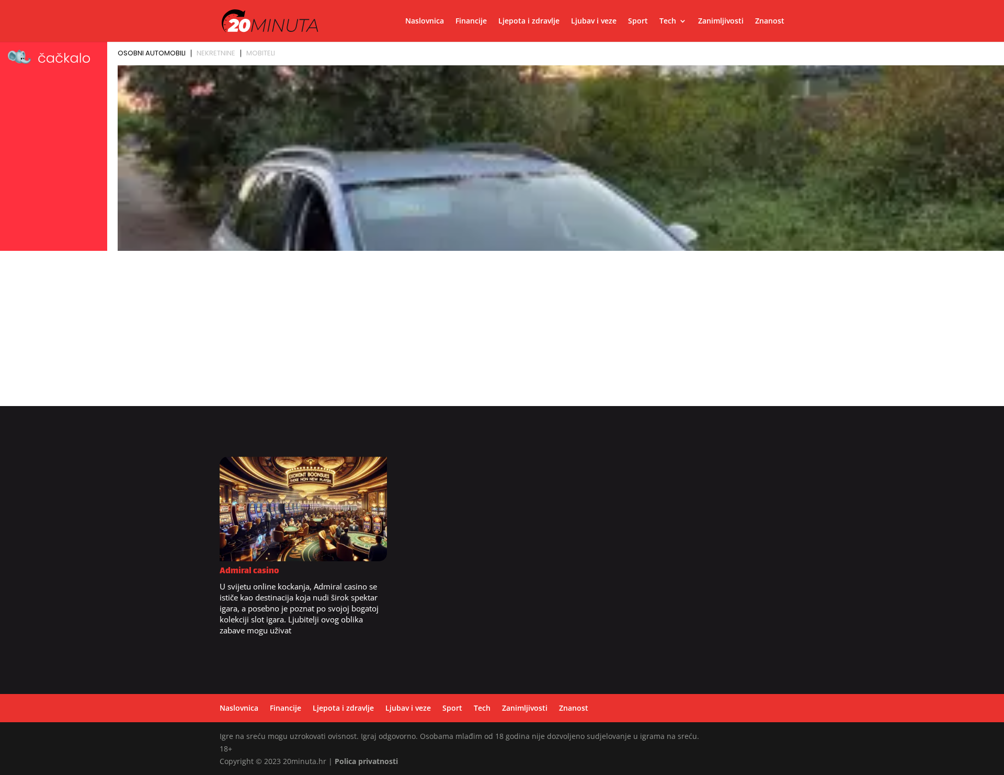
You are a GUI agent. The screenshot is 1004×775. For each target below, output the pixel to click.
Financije (471, 21)
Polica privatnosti (366, 761)
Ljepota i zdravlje (529, 21)
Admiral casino (249, 571)
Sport (638, 21)
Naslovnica (424, 21)
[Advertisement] (502, 333)
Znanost (769, 21)
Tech (667, 21)
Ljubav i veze (594, 21)
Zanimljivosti (721, 21)
